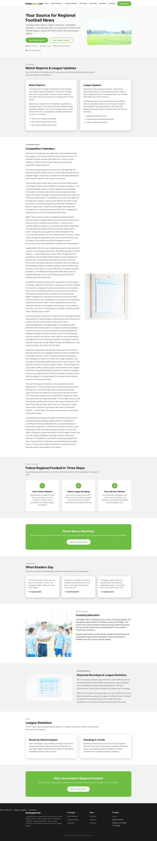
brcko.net (34, 3)
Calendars (83, 3)
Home (46, 3)
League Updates (71, 3)
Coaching (93, 3)
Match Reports (56, 3)
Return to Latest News (78, 542)
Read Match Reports (37, 40)
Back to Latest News (78, 789)
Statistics (112, 3)
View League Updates (61, 40)
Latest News (124, 4)
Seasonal (102, 3)
